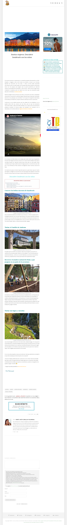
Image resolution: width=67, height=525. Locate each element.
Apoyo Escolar (46, 98)
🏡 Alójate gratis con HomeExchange (52, 66)
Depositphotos (55, 101)
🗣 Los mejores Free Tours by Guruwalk (52, 67)
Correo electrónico (7, 492)
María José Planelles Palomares (25, 419)
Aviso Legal (40, 520)
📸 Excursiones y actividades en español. (53, 68)
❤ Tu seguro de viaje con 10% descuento (53, 63)
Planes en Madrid (39, 522)
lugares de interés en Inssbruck (26, 108)
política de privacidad (16, 482)
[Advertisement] (33, 21)
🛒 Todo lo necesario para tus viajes (52, 71)
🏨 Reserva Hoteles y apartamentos (51, 62)
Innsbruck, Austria (18, 91)
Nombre (6, 488)
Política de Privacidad (14, 486)
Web (5, 496)
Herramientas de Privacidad (29, 522)
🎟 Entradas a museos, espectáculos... (52, 70)
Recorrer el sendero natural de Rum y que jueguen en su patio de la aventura (19, 186)
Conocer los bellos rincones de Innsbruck (13, 184)
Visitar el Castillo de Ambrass (11, 185)
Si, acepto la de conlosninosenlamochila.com (18, 486)
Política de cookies (57, 520)
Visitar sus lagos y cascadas (11, 187)
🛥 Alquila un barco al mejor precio (51, 64)
